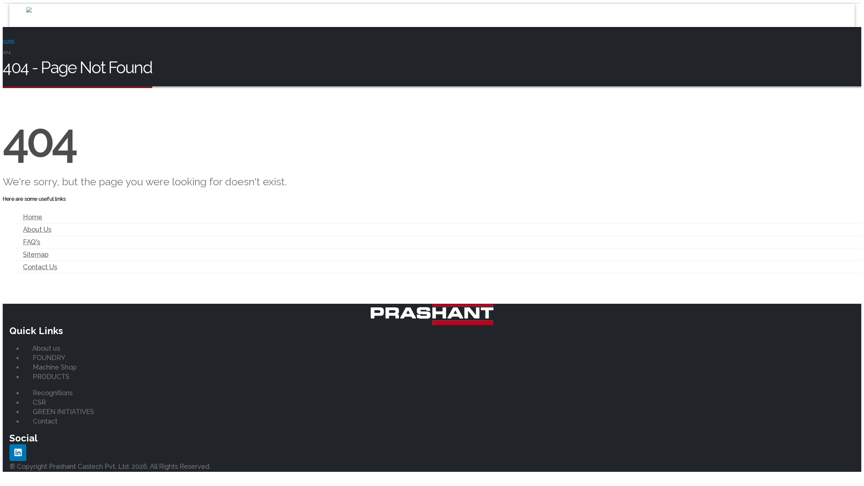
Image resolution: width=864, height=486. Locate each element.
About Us (37, 229)
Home (32, 217)
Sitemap (36, 254)
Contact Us (40, 267)
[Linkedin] (17, 452)
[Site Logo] (73, 15)
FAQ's (31, 242)
